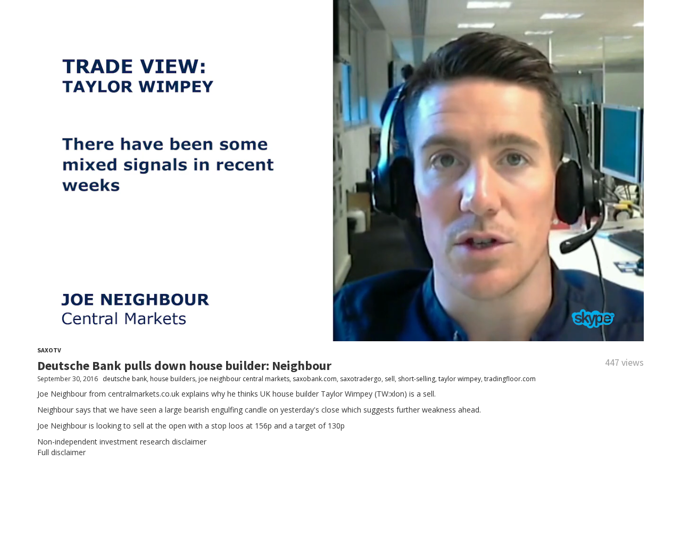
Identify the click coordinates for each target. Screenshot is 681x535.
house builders (172, 378)
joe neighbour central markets (243, 378)
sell (390, 378)
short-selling (416, 378)
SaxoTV (49, 350)
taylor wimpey (459, 378)
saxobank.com (315, 378)
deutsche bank (125, 378)
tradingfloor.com (510, 378)
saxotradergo (360, 378)
